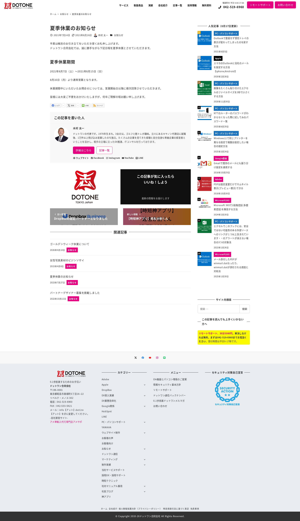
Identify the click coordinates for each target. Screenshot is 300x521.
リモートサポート (260, 5)
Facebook (99, 157)
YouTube (129, 157)
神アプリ (106, 496)
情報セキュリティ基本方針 (167, 384)
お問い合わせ (285, 5)
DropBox (107, 389)
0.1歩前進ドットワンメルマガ (169, 400)
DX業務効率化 (109, 400)
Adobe (105, 379)
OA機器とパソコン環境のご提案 (170, 379)
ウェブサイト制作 (111, 432)
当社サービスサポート (113, 469)
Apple (105, 384)
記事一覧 (104, 150)
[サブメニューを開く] (145, 385)
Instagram (114, 157)
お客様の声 (107, 438)
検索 (244, 309)
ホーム (104, 508)
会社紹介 (113, 508)
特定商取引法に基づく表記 (176, 508)
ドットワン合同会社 (150, 516)
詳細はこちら (84, 150)
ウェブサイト (82, 157)
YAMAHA (106, 427)
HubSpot (107, 411)
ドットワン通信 (110, 454)
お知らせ (118, 35)
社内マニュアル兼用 (112, 486)
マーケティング (110, 459)
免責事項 (194, 508)
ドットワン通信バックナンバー (169, 395)
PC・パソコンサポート (114, 421)
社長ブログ (107, 491)
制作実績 (106, 464)
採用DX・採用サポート (114, 475)
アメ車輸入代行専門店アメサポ (66, 421)
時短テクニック (110, 480)
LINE (140, 157)
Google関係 (108, 406)
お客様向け (107, 443)
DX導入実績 (108, 395)
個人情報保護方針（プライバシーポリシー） (140, 508)
